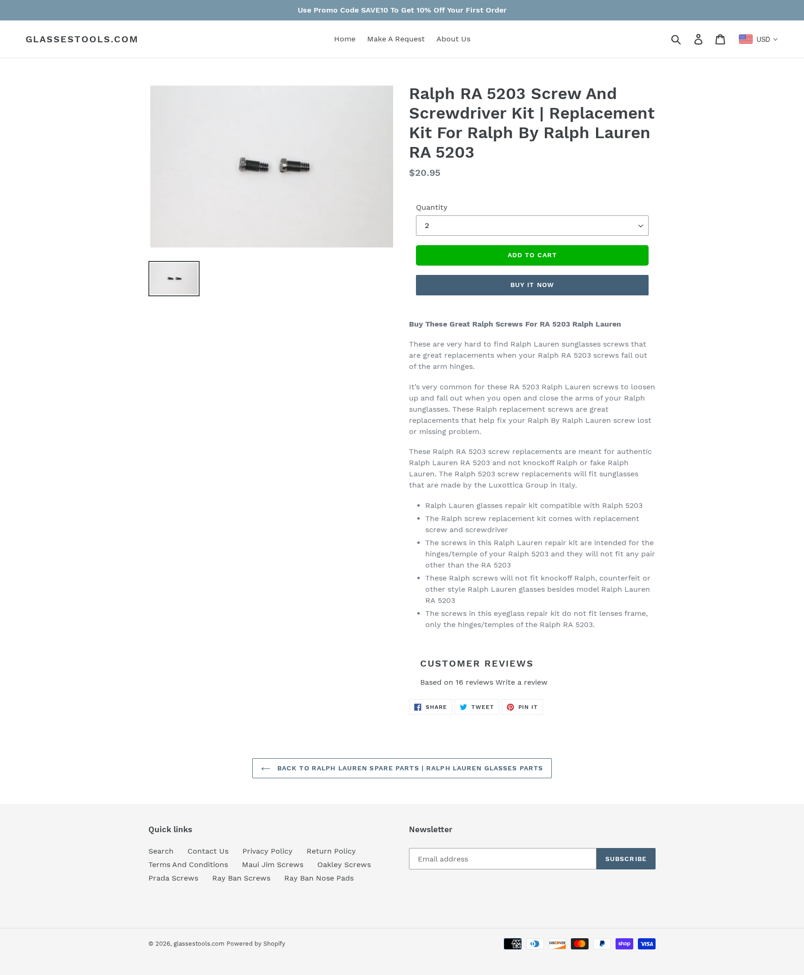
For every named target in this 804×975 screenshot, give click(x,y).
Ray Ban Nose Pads (319, 878)
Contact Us (208, 851)
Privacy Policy (267, 851)
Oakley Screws (344, 864)
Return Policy (331, 851)
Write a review (522, 682)
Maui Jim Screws (272, 864)
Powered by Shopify (256, 943)
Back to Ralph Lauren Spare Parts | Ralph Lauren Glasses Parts (409, 768)
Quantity (432, 207)
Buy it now (532, 284)
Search (161, 851)
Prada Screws (173, 878)
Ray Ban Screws (241, 878)
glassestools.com (82, 39)
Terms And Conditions (188, 864)
